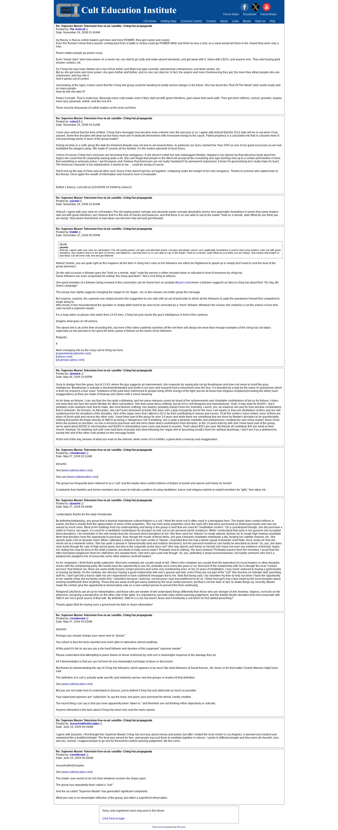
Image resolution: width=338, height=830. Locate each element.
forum (160, 827)
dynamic (76, 373)
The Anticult (78, 29)
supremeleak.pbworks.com (73, 353)
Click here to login (113, 818)
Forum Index (231, 14)
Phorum (181, 827)
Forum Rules (269, 14)
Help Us (260, 21)
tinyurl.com (183, 282)
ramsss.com (64, 356)
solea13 (75, 121)
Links (235, 21)
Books (247, 21)
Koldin (74, 232)
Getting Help (168, 21)
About (224, 21)
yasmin (75, 201)
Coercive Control (191, 21)
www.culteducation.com (77, 470)
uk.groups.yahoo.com (70, 359)
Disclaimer (249, 14)
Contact (211, 21)
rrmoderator (78, 453)
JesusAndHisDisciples (85, 723)
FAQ (272, 21)
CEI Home (149, 21)
